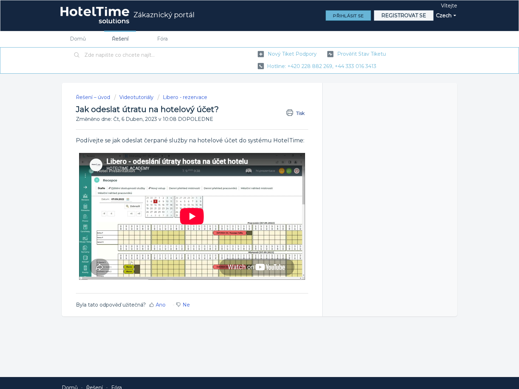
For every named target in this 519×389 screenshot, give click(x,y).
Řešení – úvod (94, 97)
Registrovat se (403, 15)
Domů (78, 39)
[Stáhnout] (246, 101)
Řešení (120, 39)
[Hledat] (77, 55)
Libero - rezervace (185, 97)
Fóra (162, 39)
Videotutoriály (136, 97)
